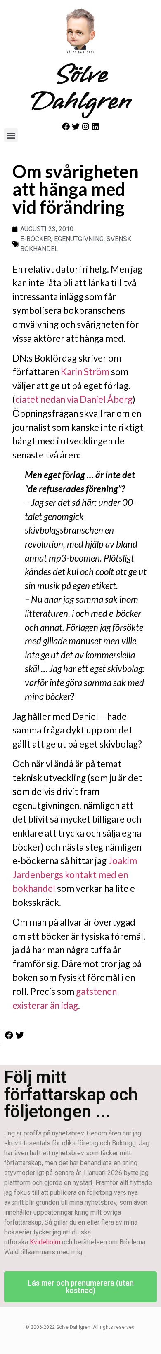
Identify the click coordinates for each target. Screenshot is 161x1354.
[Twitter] (76, 126)
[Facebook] (66, 126)
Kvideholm (45, 1242)
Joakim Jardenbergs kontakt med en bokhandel (74, 874)
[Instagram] (86, 126)
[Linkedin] (95, 126)
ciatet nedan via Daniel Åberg (74, 399)
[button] (11, 135)
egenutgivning (79, 239)
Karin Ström (85, 371)
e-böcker (35, 239)
